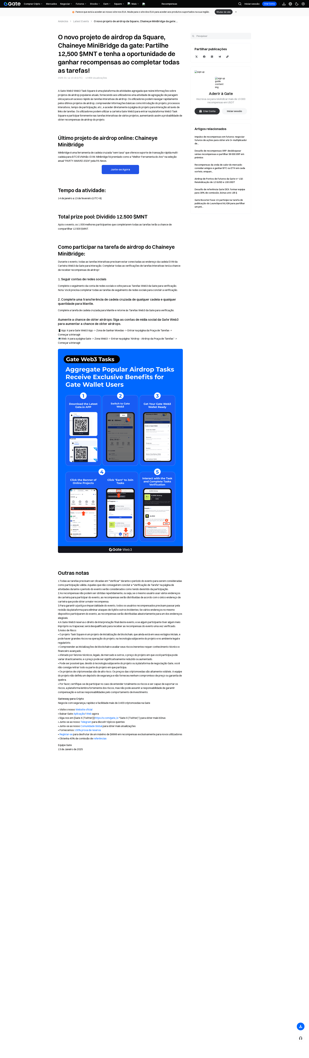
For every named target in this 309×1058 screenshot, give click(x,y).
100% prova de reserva (87, 730)
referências (100, 738)
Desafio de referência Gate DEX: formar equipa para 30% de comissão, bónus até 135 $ (220, 191)
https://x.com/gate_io (106, 717)
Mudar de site (224, 12)
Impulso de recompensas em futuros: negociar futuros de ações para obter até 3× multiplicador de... (221, 140)
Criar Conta (269, 4)
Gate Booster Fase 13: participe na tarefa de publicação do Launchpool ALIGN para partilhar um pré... (220, 203)
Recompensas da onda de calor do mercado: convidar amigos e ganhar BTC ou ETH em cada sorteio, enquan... (220, 168)
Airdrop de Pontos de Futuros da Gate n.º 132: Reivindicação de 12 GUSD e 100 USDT (219, 180)
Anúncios (63, 21)
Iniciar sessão (252, 4)
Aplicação (79, 713)
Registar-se (66, 734)
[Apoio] (300, 1038)
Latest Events (81, 21)
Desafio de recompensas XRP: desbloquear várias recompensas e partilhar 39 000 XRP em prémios (219, 154)
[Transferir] (300, 1026)
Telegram (85, 721)
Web (89, 713)
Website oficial (83, 709)
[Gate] (12, 4)
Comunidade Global (91, 726)
